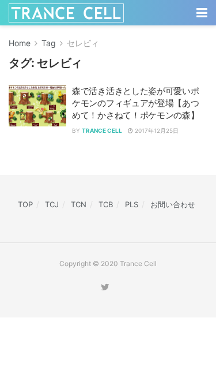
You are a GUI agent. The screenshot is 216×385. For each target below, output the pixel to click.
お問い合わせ (172, 204)
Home (20, 43)
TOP (25, 204)
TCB (105, 204)
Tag (48, 43)
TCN (78, 204)
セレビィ (83, 43)
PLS (131, 204)
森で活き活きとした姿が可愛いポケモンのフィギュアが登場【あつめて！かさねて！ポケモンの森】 (135, 103)
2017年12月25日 (156, 130)
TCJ (52, 204)
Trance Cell (102, 130)
